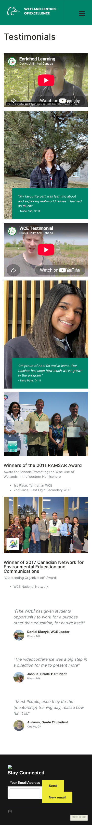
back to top (79, 816)
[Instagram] (10, 811)
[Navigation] (81, 10)
